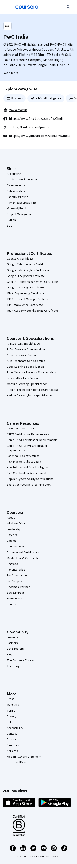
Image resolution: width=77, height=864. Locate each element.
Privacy (11, 716)
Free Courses (15, 598)
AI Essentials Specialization (24, 344)
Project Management (20, 214)
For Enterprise (16, 570)
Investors (13, 705)
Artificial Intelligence (48, 98)
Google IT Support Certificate (26, 276)
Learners (12, 637)
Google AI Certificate (20, 259)
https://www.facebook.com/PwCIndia (36, 118)
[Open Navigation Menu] (8, 7)
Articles (12, 739)
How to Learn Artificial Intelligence (28, 467)
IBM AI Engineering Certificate (25, 293)
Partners (12, 643)
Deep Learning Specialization (25, 367)
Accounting (14, 174)
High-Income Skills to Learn (24, 462)
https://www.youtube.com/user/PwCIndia (39, 135)
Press (10, 699)
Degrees (12, 564)
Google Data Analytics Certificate (28, 270)
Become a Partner (18, 587)
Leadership (14, 529)
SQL (9, 226)
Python (11, 220)
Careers (12, 535)
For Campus (14, 581)
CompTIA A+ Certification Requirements (32, 440)
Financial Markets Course (23, 378)
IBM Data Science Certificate (25, 305)
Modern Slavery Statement (24, 757)
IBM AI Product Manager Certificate (29, 299)
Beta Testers (15, 649)
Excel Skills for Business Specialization (31, 372)
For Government (17, 575)
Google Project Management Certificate (32, 282)
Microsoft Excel (16, 208)
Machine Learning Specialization (27, 384)
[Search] (68, 7)
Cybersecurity (16, 185)
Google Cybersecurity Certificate (28, 264)
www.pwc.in (18, 110)
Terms (11, 711)
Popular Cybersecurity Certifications (30, 479)
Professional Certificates (23, 552)
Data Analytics (16, 191)
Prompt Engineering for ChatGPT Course (33, 390)
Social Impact (15, 593)
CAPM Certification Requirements (28, 434)
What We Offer (16, 523)
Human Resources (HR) (21, 203)
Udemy (11, 604)
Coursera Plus (16, 546)
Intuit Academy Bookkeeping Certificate (32, 311)
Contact (12, 734)
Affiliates (12, 751)
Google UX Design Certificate (25, 288)
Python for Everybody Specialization (30, 396)
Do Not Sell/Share (18, 762)
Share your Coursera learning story (29, 485)
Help (10, 722)
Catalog (12, 541)
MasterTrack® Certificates (23, 558)
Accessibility (15, 728)
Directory (13, 745)
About (11, 518)
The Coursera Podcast (21, 660)
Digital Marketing (17, 197)
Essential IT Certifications (23, 456)
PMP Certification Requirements (27, 473)
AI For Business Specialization (26, 349)
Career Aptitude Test (20, 428)
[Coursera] (26, 7)
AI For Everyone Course (22, 355)
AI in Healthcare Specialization (26, 361)
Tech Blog (13, 666)
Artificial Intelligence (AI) (22, 180)
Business (17, 98)
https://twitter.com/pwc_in (29, 127)
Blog (10, 654)
